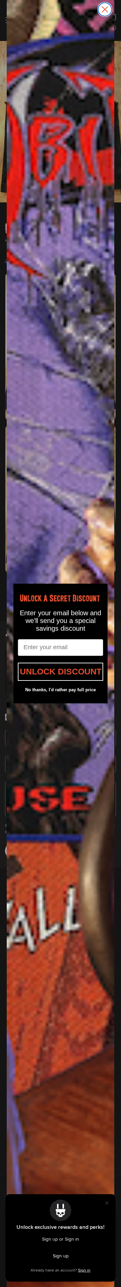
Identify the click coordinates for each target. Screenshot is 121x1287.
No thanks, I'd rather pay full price (60, 689)
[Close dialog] (105, 9)
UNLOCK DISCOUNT (61, 671)
